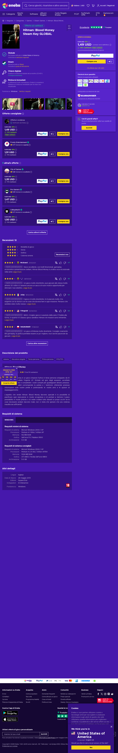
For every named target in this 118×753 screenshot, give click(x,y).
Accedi (103, 5)
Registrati (111, 5)
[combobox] (46, 5)
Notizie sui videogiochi (68, 694)
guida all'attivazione (22, 66)
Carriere (5, 699)
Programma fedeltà (32, 699)
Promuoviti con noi (87, 696)
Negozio (10, 21)
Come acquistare (31, 694)
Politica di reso (47, 702)
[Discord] (109, 694)
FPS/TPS (59, 359)
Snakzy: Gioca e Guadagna (69, 702)
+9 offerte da (95, 68)
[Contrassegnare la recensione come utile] (60, 263)
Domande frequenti (48, 694)
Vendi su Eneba (86, 694)
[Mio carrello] (93, 5)
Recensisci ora (62, 254)
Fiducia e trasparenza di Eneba (12, 702)
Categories (20, 21)
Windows (21, 486)
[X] (102, 694)
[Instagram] (105, 694)
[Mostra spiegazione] (30, 145)
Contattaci (5, 696)
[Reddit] (112, 694)
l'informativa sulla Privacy (47, 737)
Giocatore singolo (18, 359)
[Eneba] (11, 5)
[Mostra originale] (56, 262)
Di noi (4, 694)
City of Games (15, 169)
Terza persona (33, 359)
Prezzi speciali (65, 696)
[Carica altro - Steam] (4, 63)
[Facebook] (98, 694)
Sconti (28, 702)
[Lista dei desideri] (88, 5)
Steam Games (39, 21)
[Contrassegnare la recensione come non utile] (65, 263)
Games (29, 21)
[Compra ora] (95, 56)
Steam (22, 64)
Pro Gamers (15, 189)
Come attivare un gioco (50, 696)
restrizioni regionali (22, 57)
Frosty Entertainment (18, 142)
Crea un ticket (46, 699)
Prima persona (47, 359)
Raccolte (29, 696)
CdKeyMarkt (15, 210)
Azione (6, 359)
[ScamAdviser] (87, 96)
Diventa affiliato (66, 699)
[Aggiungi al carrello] (110, 61)
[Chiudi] (111, 726)
